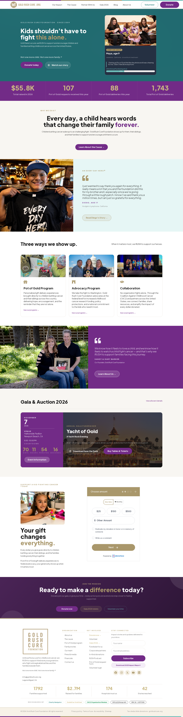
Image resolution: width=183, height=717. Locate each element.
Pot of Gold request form (97, 663)
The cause (69, 639)
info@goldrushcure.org (31, 677)
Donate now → (95, 635)
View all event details (154, 401)
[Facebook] (115, 672)
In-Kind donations (96, 654)
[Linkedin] (139, 672)
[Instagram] (121, 672)
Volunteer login (95, 668)
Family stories (70, 646)
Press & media (70, 654)
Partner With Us (88, 4)
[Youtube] (133, 672)
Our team (68, 650)
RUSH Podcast (95, 658)
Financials (69, 658)
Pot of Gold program (73, 643)
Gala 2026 (104, 4)
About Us (127, 4)
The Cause (71, 4)
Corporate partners (97, 650)
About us (68, 635)
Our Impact (57, 4)
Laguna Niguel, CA (29, 680)
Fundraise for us (95, 646)
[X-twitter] (127, 672)
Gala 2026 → (94, 643)
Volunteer (93, 639)
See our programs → (31, 310)
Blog (116, 4)
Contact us (69, 662)
